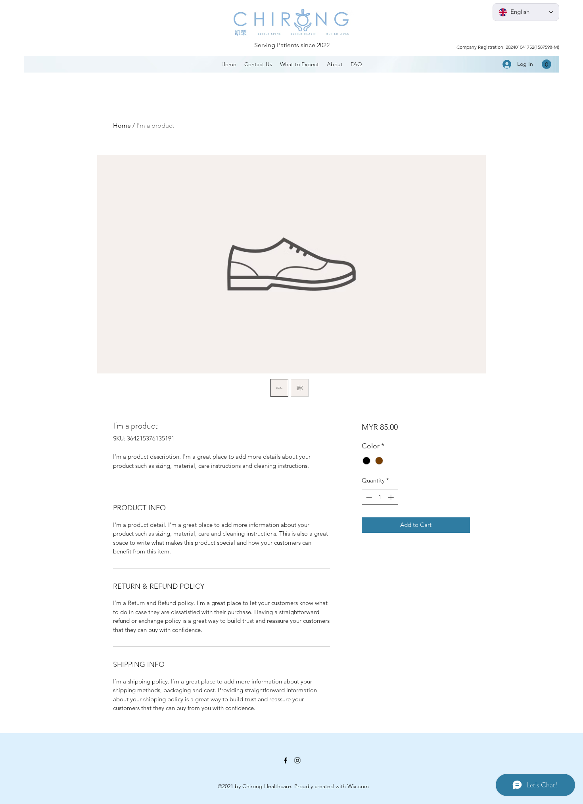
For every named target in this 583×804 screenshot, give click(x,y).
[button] (546, 64)
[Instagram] (297, 760)
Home (122, 125)
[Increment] (391, 497)
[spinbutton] (379, 497)
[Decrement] (368, 497)
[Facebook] (286, 760)
